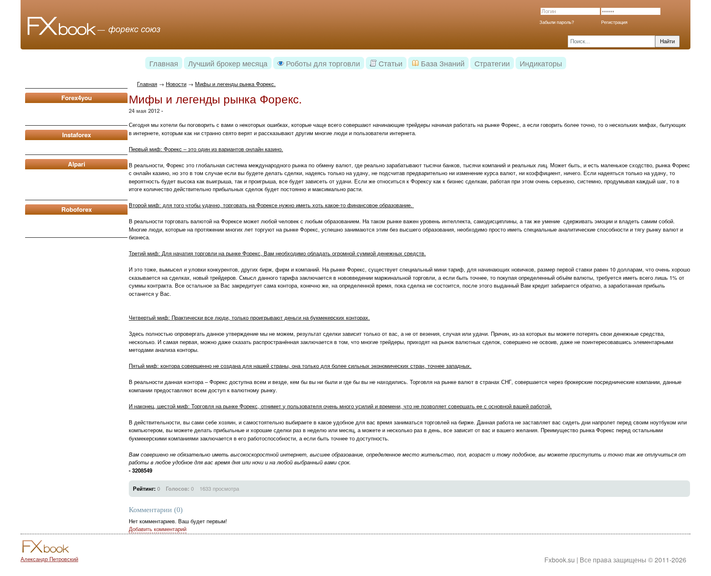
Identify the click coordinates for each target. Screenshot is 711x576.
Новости (176, 84)
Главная (147, 84)
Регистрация (614, 22)
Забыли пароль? (556, 22)
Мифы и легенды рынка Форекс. (235, 84)
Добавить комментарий (157, 529)
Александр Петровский (49, 559)
